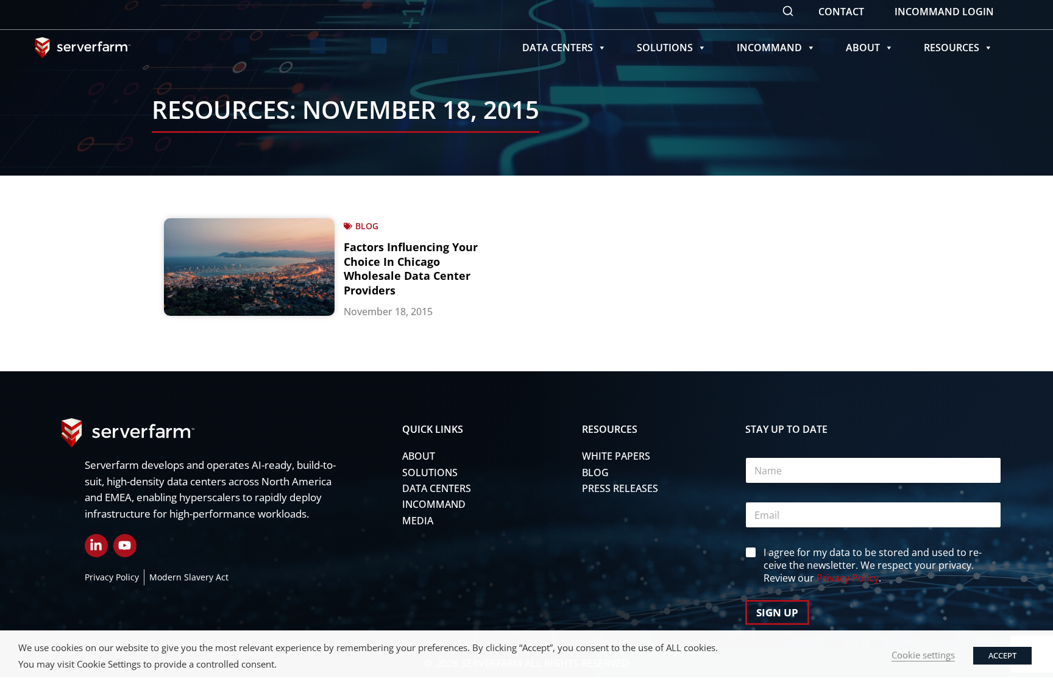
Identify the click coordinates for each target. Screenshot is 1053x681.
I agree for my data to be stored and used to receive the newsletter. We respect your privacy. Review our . (873, 565)
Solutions (665, 47)
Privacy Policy (848, 578)
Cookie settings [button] (923, 655)
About (863, 47)
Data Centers (557, 47)
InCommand (769, 47)
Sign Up (777, 612)
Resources (951, 47)
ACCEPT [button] (1002, 655)
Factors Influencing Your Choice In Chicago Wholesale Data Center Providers (411, 268)
